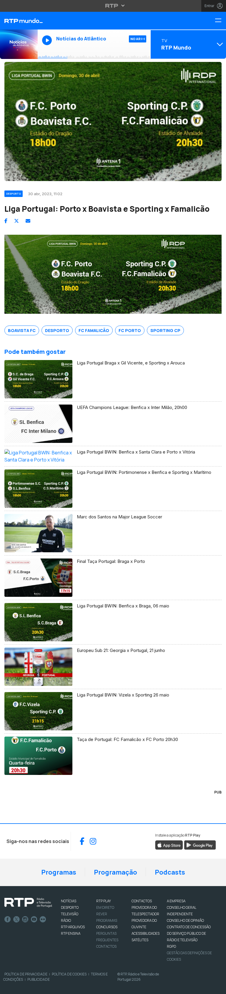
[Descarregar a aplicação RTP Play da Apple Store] (169, 844)
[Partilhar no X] (16, 221)
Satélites (140, 939)
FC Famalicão (94, 330)
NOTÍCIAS (68, 900)
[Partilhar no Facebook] (5, 221)
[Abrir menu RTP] (113, 5)
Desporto (57, 330)
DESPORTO (70, 907)
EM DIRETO (105, 907)
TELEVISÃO (69, 913)
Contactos (106, 946)
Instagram (25, 919)
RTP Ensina (70, 933)
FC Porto (130, 330)
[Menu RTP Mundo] (220, 20)
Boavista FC (22, 330)
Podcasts (170, 872)
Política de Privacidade (25, 974)
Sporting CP (165, 330)
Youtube (34, 919)
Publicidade (38, 979)
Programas (58, 872)
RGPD (171, 946)
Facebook (7, 919)
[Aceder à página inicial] (19, 20)
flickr (43, 919)
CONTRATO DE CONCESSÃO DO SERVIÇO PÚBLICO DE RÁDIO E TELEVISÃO (189, 933)
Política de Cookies (69, 974)
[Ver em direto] (19, 44)
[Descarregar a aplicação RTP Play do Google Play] (200, 844)
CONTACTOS (142, 900)
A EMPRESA (176, 900)
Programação (115, 872)
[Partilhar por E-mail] (28, 221)
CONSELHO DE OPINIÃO (185, 920)
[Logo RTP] (28, 902)
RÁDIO (66, 920)
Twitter (16, 919)
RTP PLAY (103, 900)
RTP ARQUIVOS (73, 926)
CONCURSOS (106, 926)
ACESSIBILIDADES (145, 933)
